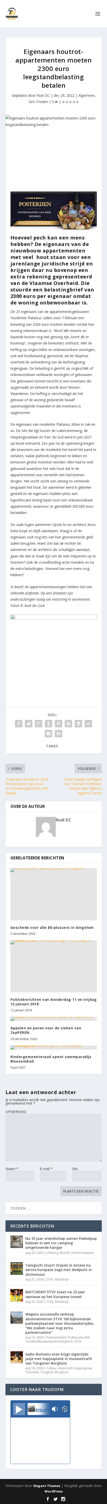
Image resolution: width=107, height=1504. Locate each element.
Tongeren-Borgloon (54, 1372)
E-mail (46, 1168)
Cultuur (52, 1368)
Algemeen (86, 95)
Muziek (64, 1253)
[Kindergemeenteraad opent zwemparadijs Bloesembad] (53, 1048)
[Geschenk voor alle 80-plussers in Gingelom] (53, 894)
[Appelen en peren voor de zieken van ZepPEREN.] (53, 1019)
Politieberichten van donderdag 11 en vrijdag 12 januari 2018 (53, 1001)
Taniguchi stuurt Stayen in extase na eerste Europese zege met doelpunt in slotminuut (58, 1270)
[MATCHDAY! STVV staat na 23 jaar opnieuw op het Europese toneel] (16, 1295)
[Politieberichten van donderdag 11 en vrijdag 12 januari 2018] (53, 966)
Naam (11, 1168)
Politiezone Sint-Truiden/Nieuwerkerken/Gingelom (57, 1339)
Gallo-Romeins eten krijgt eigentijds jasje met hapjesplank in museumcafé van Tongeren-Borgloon (58, 1359)
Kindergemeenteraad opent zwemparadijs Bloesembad (51, 1059)
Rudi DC (43, 95)
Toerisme (32, 1372)
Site (75, 1168)
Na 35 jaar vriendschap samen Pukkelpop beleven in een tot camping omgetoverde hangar (61, 1243)
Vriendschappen (82, 1253)
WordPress (54, 1491)
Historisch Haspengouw (75, 1368)
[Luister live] (19, 1409)
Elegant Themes (46, 1486)
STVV (50, 1279)
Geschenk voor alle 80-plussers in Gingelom (52, 927)
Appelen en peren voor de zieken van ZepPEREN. (45, 1030)
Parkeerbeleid (56, 1337)
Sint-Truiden (38, 101)
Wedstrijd (61, 1279)
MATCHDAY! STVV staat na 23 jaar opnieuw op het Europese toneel (55, 1294)
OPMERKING (15, 1111)
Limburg (52, 1253)
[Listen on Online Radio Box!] (64, 1409)
